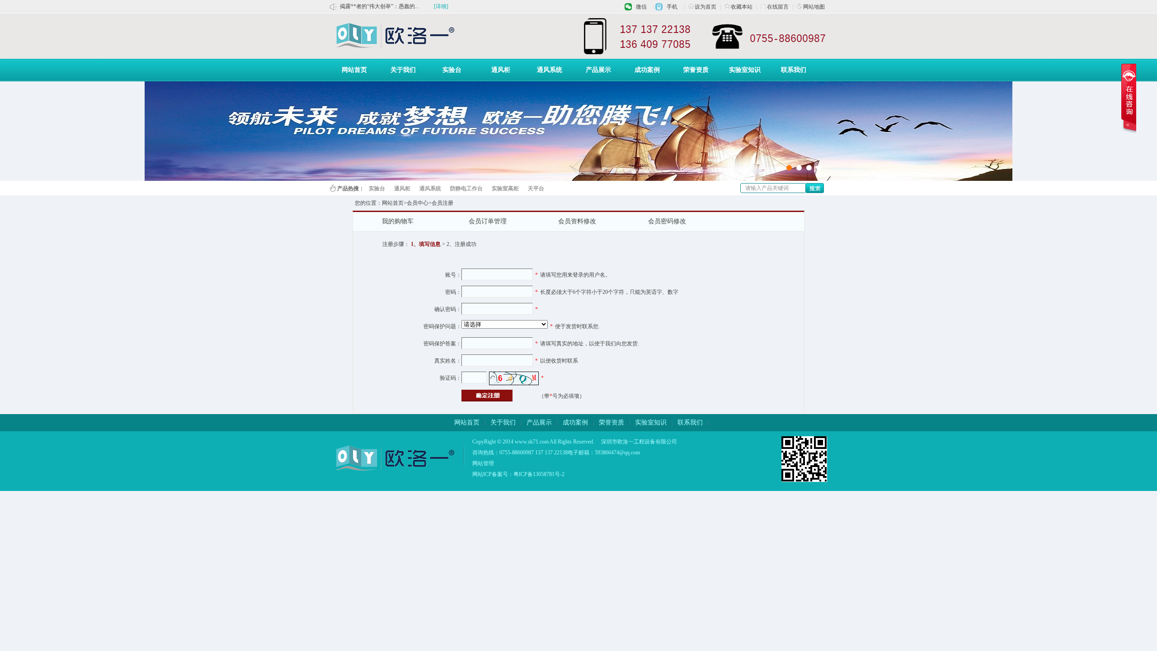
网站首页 (354, 69)
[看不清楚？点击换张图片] (514, 378)
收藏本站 (742, 7)
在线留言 (778, 7)
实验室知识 (745, 69)
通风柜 (500, 69)
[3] (799, 167)
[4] (789, 167)
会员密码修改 (667, 221)
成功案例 (647, 69)
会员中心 (417, 203)
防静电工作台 (466, 188)
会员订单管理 (488, 221)
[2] (809, 167)
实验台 (451, 69)
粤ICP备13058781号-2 (538, 474)
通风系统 (549, 69)
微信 (641, 7)
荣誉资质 (696, 69)
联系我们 (793, 69)
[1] (819, 167)
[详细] (441, 6)
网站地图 (814, 7)
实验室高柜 (505, 188)
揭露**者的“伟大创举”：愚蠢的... (379, 6)
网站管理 (483, 463)
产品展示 (598, 69)
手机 (672, 7)
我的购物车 (398, 221)
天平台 (536, 188)
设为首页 (705, 7)
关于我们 (403, 69)
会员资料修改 (577, 221)
